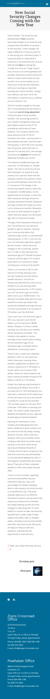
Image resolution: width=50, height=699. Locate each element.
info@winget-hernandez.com (26, 648)
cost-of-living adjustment (29, 112)
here (21, 65)
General (37, 545)
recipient (24, 154)
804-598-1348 (33, 641)
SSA (23, 39)
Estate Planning (26, 545)
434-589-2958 (20, 641)
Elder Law (14, 545)
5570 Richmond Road (17, 625)
